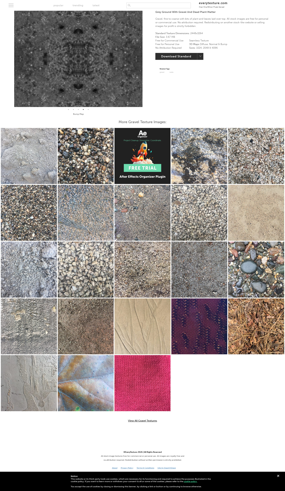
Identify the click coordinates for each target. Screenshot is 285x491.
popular (58, 5)
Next (145, 59)
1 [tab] (68, 109)
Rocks (171, 72)
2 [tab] (73, 109)
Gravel (162, 72)
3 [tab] (78, 109)
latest (96, 5)
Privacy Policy (127, 468)
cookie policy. (190, 481)
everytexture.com (213, 4)
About (114, 468)
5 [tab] (88, 109)
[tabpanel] (78, 59)
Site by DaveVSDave (167, 468)
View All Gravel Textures (142, 420)
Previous (11, 59)
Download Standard (176, 56)
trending (78, 5)
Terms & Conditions (145, 468)
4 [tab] (83, 109)
